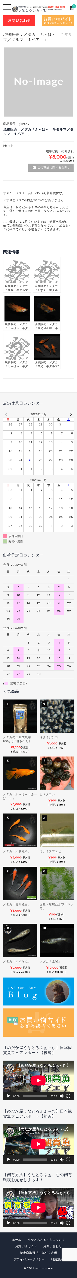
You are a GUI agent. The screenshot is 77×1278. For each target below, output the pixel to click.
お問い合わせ (52, 1246)
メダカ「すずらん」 (17, 961)
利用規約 (57, 1259)
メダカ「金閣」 (50, 961)
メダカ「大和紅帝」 (17, 851)
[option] (38, 82)
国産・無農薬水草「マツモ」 (57, 906)
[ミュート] (61, 1096)
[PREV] (7, 414)
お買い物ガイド (26, 1246)
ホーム (16, 1240)
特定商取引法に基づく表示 (38, 1253)
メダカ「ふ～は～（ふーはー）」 (20, 796)
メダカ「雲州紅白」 (17, 904)
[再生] (8, 1096)
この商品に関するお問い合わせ (53, 169)
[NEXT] (70, 414)
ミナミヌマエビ (50, 851)
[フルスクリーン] (68, 1096)
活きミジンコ (49, 737)
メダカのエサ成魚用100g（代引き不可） (17, 739)
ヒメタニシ (47, 794)
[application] (38, 1080)
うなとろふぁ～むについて (46, 1240)
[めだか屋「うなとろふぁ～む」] (38, 9)
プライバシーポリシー (29, 1259)
